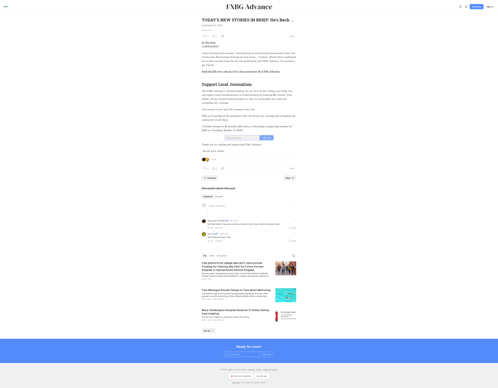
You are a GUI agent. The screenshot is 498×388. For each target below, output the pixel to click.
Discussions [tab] (222, 256)
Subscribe (476, 6)
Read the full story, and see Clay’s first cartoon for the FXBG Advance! (241, 71)
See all (207, 330)
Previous (212, 178)
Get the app (262, 376)
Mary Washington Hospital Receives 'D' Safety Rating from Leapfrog (235, 311)
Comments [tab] (208, 196)
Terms (258, 369)
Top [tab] (204, 256)
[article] (249, 272)
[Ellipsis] (295, 220)
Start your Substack (242, 376)
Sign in (490, 6)
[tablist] (213, 196)
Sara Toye (212, 233)
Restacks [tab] (219, 196)
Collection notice (270, 369)
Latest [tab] (211, 256)
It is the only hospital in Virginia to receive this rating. (225, 317)
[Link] (198, 84)
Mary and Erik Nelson (217, 220)
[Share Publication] (466, 6)
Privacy (251, 369)
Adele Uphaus (218, 299)
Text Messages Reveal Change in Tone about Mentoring (236, 290)
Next (288, 178)
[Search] (460, 6)
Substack (236, 382)
